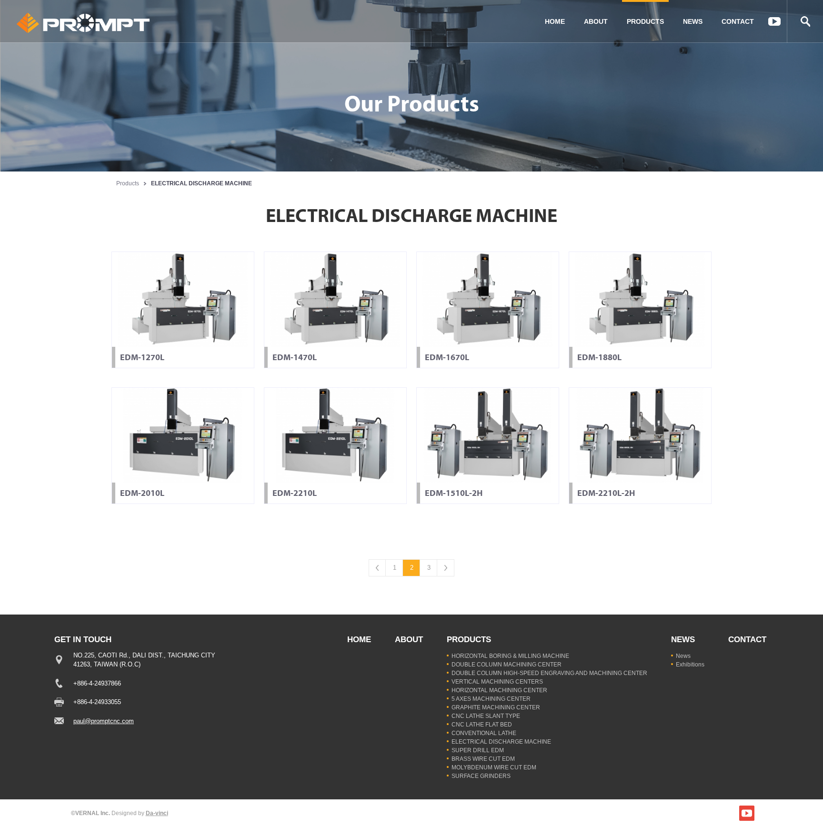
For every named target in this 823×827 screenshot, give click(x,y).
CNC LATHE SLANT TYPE (486, 716)
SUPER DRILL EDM (478, 750)
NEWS (693, 21)
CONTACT (738, 21)
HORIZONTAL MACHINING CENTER (499, 690)
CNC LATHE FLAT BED (482, 724)
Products (127, 183)
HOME (555, 21)
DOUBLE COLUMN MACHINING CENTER (507, 664)
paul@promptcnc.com (103, 721)
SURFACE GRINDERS (481, 776)
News (683, 656)
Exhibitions (690, 664)
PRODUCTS (645, 21)
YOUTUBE (774, 21)
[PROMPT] (83, 23)
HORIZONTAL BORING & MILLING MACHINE (510, 656)
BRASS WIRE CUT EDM (483, 759)
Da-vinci (157, 813)
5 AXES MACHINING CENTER (491, 699)
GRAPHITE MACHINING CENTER (496, 707)
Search (805, 21)
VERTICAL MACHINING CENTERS (497, 681)
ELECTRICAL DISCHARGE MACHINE (501, 741)
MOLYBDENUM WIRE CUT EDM (494, 767)
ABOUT (596, 21)
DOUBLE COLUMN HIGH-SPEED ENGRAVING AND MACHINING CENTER (549, 673)
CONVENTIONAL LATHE (484, 733)
